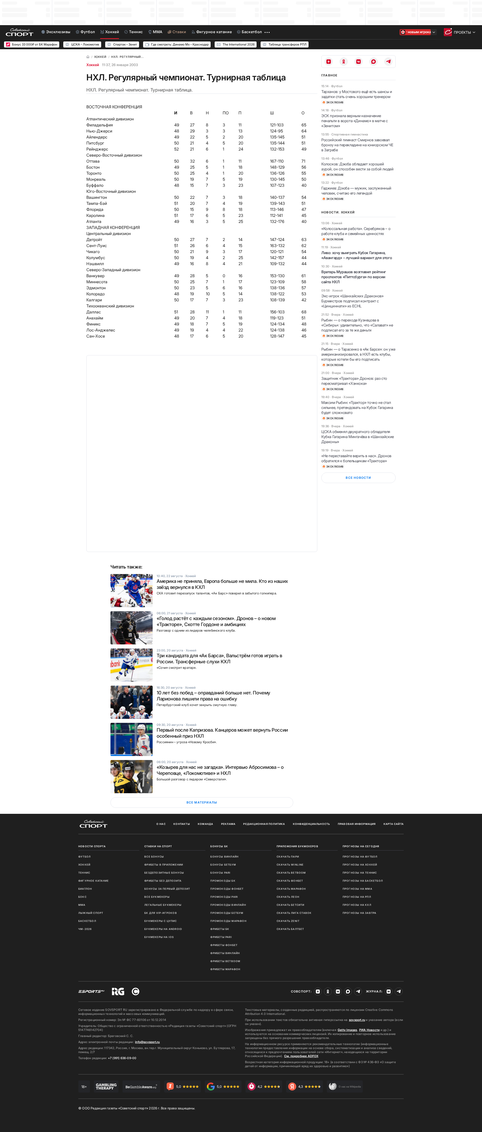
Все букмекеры (157, 896)
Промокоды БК (222, 880)
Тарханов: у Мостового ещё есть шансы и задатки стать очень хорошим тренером (356, 94)
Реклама (228, 823)
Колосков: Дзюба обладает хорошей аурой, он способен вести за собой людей (357, 166)
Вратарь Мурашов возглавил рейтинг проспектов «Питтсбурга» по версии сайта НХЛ (353, 276)
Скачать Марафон (291, 888)
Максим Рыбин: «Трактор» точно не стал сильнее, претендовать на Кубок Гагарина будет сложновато (357, 407)
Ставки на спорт (158, 846)
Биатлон (85, 888)
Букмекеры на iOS (159, 936)
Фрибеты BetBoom (225, 961)
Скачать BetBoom (291, 872)
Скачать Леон (288, 896)
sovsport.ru (357, 1020)
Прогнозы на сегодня (361, 846)
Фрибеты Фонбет (223, 945)
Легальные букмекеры (163, 904)
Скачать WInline (290, 864)
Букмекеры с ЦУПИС (160, 920)
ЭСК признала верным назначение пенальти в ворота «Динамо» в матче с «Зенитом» (354, 120)
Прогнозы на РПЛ (357, 896)
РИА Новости (369, 1030)
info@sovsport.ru (147, 1042)
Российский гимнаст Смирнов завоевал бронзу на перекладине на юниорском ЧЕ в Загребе (357, 144)
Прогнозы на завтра (360, 912)
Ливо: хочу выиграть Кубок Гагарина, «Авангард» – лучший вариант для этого (356, 255)
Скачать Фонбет (290, 880)
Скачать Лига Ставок (294, 912)
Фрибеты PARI (221, 936)
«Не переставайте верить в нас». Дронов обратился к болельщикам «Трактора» (356, 458)
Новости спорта (92, 846)
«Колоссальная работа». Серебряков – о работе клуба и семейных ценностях (355, 231)
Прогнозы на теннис (360, 872)
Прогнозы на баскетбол (363, 880)
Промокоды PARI (224, 896)
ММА (82, 904)
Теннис (84, 872)
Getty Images (347, 1030)
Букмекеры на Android (163, 928)
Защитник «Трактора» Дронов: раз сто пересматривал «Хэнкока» (354, 381)
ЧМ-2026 (85, 928)
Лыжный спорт (90, 912)
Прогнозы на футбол (360, 856)
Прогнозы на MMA (357, 888)
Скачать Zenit (288, 920)
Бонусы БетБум (223, 864)
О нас (161, 823)
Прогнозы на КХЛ (357, 904)
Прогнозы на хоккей (360, 864)
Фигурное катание (93, 880)
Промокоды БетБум (226, 912)
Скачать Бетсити (291, 904)
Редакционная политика (264, 823)
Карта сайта (394, 823)
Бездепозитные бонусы (164, 872)
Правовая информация (357, 823)
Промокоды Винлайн (228, 904)
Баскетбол (87, 920)
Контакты (181, 823)
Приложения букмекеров (297, 846)
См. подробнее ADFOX (301, 1056)
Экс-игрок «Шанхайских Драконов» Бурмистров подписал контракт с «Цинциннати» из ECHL (352, 301)
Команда (205, 823)
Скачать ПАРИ (288, 856)
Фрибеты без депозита (163, 880)
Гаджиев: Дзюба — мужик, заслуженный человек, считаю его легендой (356, 191)
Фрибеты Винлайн (225, 953)
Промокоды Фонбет (227, 888)
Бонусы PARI (220, 872)
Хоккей (92, 65)
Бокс (82, 896)
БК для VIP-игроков (160, 912)
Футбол (84, 856)
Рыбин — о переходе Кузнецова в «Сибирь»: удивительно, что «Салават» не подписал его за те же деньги (357, 325)
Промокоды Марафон (228, 920)
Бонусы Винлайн (224, 856)
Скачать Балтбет (290, 928)
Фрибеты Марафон (225, 969)
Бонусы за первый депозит (167, 888)
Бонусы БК (219, 846)
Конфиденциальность (311, 823)
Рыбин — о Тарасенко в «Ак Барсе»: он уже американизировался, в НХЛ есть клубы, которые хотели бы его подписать (358, 354)
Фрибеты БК (219, 928)
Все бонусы (154, 856)
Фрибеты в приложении (163, 864)
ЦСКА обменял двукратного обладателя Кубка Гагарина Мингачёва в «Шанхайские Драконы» (357, 436)
